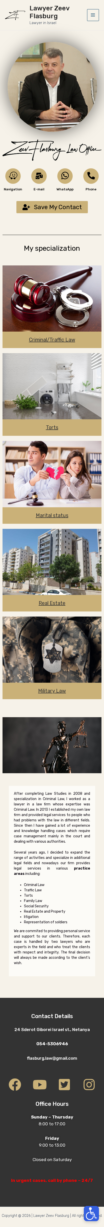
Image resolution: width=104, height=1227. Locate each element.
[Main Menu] (93, 15)
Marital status (52, 515)
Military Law (52, 691)
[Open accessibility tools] (91, 1213)
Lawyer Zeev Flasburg (49, 12)
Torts (52, 427)
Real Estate (52, 603)
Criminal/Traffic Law (52, 340)
